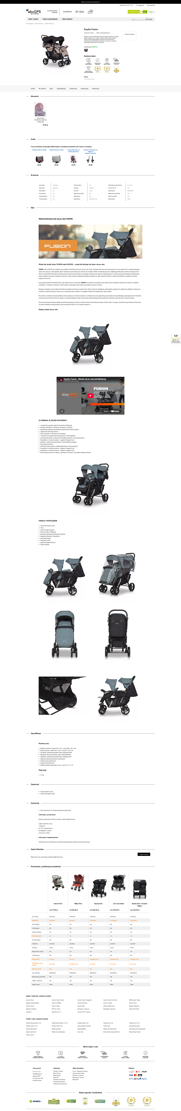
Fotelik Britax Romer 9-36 (33, 1023)
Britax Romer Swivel (135, 1032)
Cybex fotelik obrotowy (84, 1026)
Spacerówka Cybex (134, 1026)
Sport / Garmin (33, 19)
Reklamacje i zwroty (78, 1077)
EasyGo (92, 33)
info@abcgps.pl (37, 1074)
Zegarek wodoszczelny (32, 1003)
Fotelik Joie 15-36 (134, 1023)
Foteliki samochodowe (50, 19)
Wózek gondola (56, 1029)
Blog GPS (56, 1077)
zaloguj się (141, 5)
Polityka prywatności (59, 1081)
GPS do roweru (56, 1009)
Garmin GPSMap (56, 1003)
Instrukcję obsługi (89, 79)
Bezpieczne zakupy (90, 56)
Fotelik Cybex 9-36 (83, 1023)
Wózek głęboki (82, 1029)
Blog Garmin (57, 1073)
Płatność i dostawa (78, 1075)
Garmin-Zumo (30, 1006)
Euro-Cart (80, 1032)
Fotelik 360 (106, 1026)
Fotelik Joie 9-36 (108, 1023)
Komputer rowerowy (83, 1009)
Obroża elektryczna (108, 1006)
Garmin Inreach (107, 1003)
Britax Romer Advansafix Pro (111, 1032)
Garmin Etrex (133, 1003)
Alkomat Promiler (134, 1009)
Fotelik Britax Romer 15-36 (59, 1023)
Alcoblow (28, 1012)
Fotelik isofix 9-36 (57, 1026)
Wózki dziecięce (67, 19)
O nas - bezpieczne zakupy (80, 1071)
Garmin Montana (82, 1003)
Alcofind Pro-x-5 (56, 1012)
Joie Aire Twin (58, 904)
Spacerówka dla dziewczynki (137, 1029)
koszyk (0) (152, 5)
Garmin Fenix (30, 1000)
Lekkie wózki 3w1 (31, 1032)
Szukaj (150, 19)
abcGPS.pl (33, 11)
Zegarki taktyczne (134, 1006)
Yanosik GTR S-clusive (84, 1012)
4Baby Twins (78, 904)
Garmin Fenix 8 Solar (58, 1000)
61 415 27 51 (129, 5)
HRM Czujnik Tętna (134, 1000)
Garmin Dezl (81, 1006)
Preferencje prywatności (60, 1084)
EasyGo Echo (98, 904)
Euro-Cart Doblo (118, 904)
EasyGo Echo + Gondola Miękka (139, 905)
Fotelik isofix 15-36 (31, 1026)
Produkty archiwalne (59, 1079)
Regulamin (76, 1079)
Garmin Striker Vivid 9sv (110, 1000)
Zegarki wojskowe (31, 1009)
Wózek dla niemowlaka (58, 1032)
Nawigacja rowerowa (109, 1009)
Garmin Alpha (56, 1006)
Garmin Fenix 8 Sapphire (85, 1000)
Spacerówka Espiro (31, 1029)
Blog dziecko (57, 1075)
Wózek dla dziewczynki (110, 1029)
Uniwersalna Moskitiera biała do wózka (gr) (41, 121)
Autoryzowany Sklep (78, 1073)
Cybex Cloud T (30, 1035)
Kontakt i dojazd (58, 1071)
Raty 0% (141, 12)
